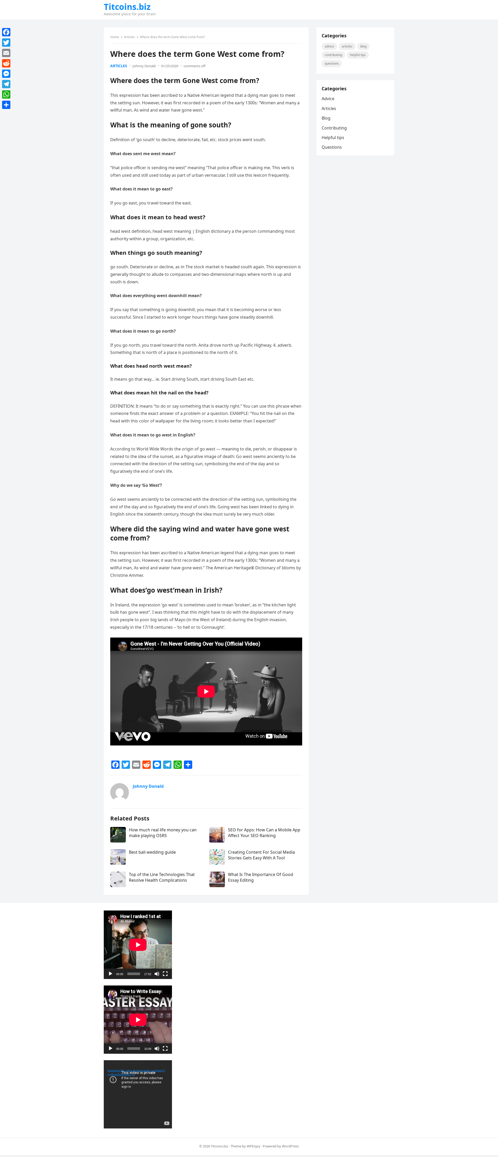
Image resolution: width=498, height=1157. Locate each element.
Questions (332, 63)
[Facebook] (6, 32)
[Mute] (157, 973)
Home (114, 37)
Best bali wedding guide (152, 852)
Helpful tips (358, 55)
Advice (329, 46)
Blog (363, 46)
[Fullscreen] (165, 973)
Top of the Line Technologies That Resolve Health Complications (162, 877)
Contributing (333, 55)
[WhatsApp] (6, 94)
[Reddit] (6, 63)
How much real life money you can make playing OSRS (163, 832)
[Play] (110, 973)
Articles (129, 37)
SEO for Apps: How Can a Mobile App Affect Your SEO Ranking (264, 832)
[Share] (6, 105)
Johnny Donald (144, 66)
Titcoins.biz (127, 7)
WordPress (290, 1146)
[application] (138, 944)
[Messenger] (6, 74)
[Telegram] (6, 84)
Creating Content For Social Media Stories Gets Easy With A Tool (261, 855)
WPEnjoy (253, 1146)
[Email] (6, 53)
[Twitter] (6, 42)
